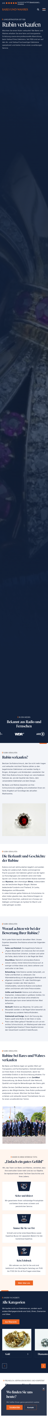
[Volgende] (43, 1366)
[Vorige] (4, 1366)
